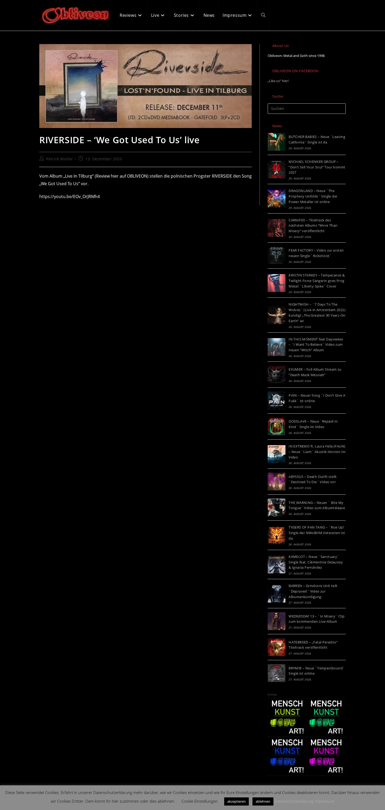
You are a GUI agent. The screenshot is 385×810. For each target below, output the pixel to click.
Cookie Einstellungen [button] (200, 801)
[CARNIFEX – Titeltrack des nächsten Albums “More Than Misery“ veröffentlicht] (276, 228)
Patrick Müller (59, 158)
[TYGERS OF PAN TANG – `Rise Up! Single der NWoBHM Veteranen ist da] (276, 535)
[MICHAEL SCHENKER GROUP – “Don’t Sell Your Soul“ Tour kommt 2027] (276, 169)
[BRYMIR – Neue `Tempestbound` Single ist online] (276, 673)
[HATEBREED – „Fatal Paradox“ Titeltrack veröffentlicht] (276, 647)
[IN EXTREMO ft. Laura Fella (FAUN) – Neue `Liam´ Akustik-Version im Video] (276, 454)
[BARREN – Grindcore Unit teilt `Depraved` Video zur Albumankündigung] (276, 594)
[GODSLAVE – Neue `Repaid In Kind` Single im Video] (276, 426)
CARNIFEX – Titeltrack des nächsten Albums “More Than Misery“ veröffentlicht (313, 225)
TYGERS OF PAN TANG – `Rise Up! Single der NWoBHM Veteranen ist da (317, 533)
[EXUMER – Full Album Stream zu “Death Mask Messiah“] (276, 374)
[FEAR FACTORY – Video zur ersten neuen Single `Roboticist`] (276, 255)
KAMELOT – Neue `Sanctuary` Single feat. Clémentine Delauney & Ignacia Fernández (316, 562)
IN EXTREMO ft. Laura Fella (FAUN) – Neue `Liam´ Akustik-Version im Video (317, 452)
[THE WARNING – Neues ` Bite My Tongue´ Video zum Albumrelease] (276, 507)
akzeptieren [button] (236, 801)
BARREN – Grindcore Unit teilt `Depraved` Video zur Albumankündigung (313, 591)
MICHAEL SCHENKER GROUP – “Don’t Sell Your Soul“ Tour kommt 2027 (317, 167)
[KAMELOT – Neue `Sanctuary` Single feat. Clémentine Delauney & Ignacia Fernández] (276, 564)
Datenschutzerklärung (294, 801)
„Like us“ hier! (278, 80)
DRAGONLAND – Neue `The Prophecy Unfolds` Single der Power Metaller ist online (313, 196)
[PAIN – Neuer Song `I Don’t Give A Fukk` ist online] (276, 400)
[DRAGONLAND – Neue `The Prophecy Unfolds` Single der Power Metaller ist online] (276, 198)
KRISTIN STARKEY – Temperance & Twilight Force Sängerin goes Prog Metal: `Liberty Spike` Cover (317, 281)
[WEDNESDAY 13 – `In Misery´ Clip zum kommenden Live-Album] (276, 621)
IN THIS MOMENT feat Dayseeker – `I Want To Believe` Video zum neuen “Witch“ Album (316, 345)
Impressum (324, 801)
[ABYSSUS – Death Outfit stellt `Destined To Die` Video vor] (276, 482)
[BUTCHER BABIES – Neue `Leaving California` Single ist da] (276, 142)
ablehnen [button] (263, 801)
